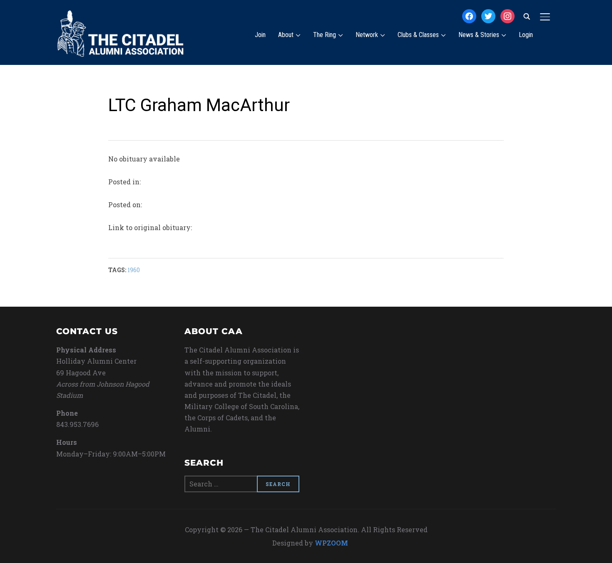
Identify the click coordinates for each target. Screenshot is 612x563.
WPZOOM (331, 542)
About (286, 35)
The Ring (324, 35)
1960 (133, 270)
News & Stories (478, 35)
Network (367, 35)
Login (526, 35)
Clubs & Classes (418, 35)
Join (260, 35)
